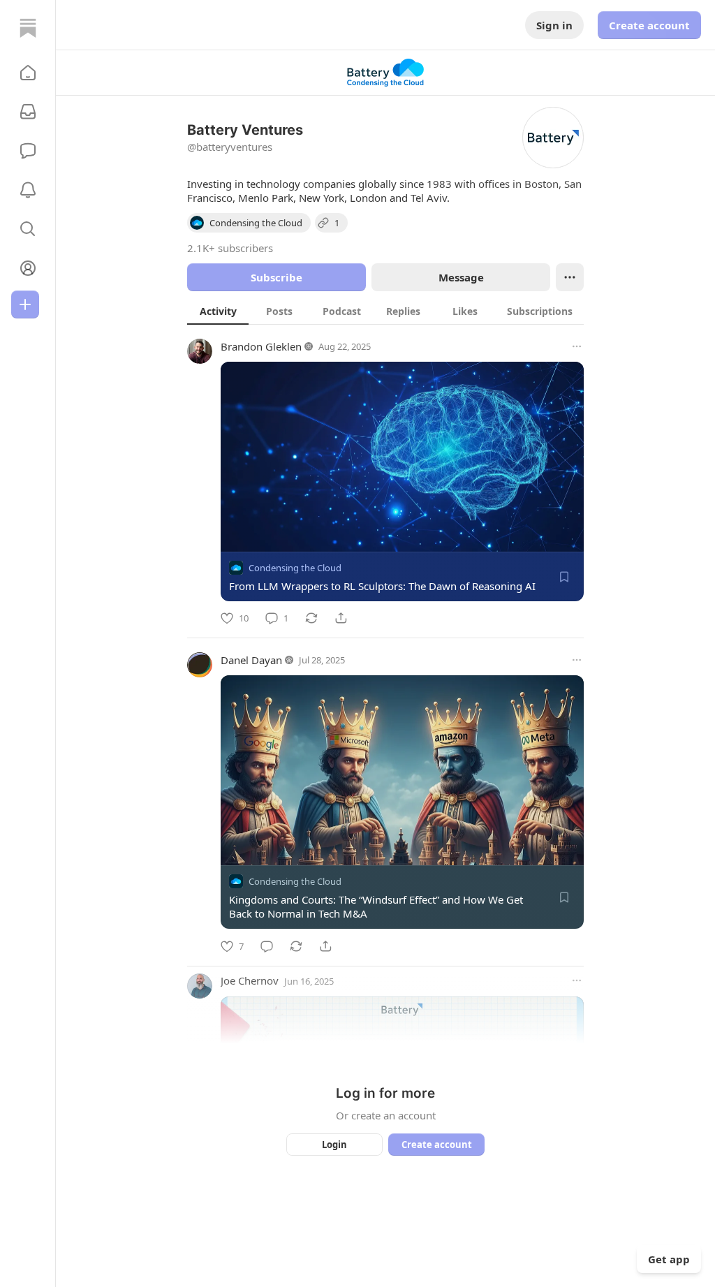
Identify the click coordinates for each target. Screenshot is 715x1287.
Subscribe (276, 277)
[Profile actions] (570, 277)
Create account (649, 25)
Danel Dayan (251, 660)
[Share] (341, 618)
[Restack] (311, 618)
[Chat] (28, 151)
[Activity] (28, 190)
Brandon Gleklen (261, 346)
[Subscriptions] (28, 111)
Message (461, 277)
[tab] (218, 311)
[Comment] (267, 946)
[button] (28, 72)
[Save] (564, 577)
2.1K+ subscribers (230, 248)
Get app (669, 1259)
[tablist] (385, 311)
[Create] (25, 304)
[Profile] (28, 268)
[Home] (28, 28)
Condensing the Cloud (295, 567)
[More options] (577, 346)
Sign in (554, 25)
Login (334, 1144)
